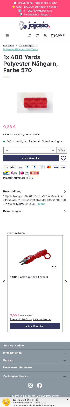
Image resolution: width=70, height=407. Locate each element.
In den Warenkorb (31, 158)
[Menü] (7, 35)
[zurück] (4, 281)
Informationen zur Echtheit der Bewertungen (34, 405)
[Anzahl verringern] (6, 150)
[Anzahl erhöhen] (53, 150)
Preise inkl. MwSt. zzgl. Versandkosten (21, 134)
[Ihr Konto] (45, 35)
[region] (35, 103)
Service (8, 360)
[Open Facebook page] (39, 386)
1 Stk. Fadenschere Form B (29, 277)
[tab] (35, 198)
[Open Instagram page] (30, 386)
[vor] (65, 281)
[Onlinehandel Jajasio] (35, 77)
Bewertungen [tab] (12, 211)
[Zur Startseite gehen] (35, 25)
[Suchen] (29, 35)
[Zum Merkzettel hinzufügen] (63, 158)
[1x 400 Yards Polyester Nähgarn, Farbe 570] (35, 102)
